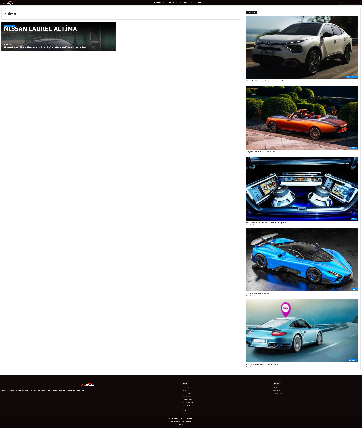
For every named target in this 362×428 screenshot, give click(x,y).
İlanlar (184, 390)
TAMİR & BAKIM (172, 3)
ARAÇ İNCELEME (158, 3)
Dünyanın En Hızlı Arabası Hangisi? (260, 293)
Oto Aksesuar (186, 405)
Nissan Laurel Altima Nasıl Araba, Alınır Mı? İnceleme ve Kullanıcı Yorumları (45, 47)
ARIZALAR (183, 3)
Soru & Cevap (186, 393)
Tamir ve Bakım (187, 399)
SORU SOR (200, 3)
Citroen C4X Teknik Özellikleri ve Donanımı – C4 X (266, 81)
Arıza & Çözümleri (187, 402)
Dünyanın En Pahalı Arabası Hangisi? (260, 152)
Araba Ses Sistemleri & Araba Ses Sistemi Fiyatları (266, 223)
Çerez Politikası (175, 421)
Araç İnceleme (186, 396)
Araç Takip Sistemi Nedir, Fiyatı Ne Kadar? (263, 364)
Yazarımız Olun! (277, 393)
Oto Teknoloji (186, 411)
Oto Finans (185, 408)
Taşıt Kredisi (186, 387)
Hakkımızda (276, 390)
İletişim (275, 387)
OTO (191, 3)
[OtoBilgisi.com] (10, 2)
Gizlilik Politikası (186, 421)
